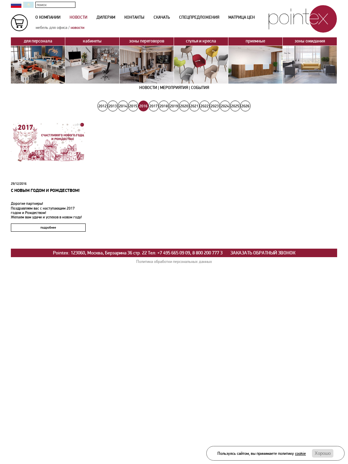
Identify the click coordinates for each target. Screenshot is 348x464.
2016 (143, 106)
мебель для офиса (51, 27)
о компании (47, 17)
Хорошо (323, 453)
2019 (174, 106)
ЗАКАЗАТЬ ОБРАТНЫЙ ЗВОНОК (262, 253)
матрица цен (241, 17)
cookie (300, 453)
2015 (133, 106)
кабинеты (92, 41)
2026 (245, 106)
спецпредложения (199, 17)
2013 (113, 106)
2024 (225, 106)
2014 (123, 106)
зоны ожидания (310, 41)
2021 (194, 106)
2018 (164, 106)
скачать (162, 17)
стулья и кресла (201, 41)
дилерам (106, 17)
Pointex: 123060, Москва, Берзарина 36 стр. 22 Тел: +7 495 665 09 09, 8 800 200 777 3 (138, 253)
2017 (154, 106)
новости (78, 17)
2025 (235, 106)
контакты (134, 17)
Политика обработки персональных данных (174, 261)
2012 (103, 106)
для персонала (38, 41)
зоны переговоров (146, 41)
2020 (184, 106)
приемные (255, 41)
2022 (205, 106)
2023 (215, 106)
